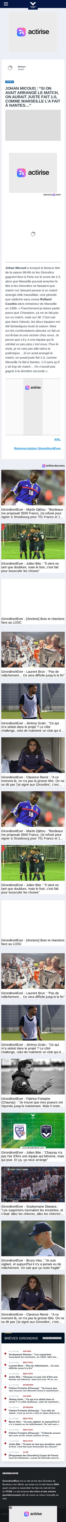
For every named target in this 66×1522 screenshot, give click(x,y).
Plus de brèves (52, 1338)
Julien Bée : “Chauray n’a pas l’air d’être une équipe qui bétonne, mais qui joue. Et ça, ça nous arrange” (33, 1378)
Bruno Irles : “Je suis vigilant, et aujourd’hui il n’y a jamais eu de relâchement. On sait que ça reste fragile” (34, 1423)
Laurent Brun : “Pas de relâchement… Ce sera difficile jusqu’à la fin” (34, 1367)
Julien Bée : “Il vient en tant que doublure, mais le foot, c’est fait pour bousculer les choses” (35, 1445)
